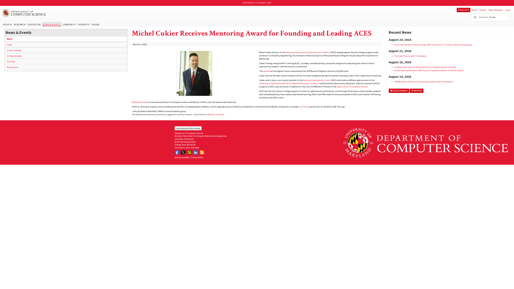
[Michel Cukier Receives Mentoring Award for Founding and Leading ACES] (194, 96)
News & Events (52, 24)
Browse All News (399, 91)
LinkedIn (196, 152)
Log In (508, 9)
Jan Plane (304, 106)
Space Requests (496, 9)
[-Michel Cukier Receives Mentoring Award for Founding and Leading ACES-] (194, 73)
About (474, 9)
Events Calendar (14, 50)
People (7, 24)
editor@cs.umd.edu (215, 114)
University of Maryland (257, 3)
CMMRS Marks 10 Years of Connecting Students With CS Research (423, 81)
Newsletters (12, 67)
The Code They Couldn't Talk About (410, 56)
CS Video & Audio (14, 56)
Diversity (84, 24)
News (9, 38)
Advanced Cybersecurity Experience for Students (308, 52)
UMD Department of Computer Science (24, 13)
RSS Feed (417, 91)
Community (69, 24)
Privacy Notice (197, 157)
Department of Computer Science (352, 86)
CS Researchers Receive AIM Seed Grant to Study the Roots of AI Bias (425, 67)
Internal (482, 9)
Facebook (177, 152)
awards (266, 71)
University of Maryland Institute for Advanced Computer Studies (288, 83)
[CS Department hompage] (425, 141)
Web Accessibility (182, 157)
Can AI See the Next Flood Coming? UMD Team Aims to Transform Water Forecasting (432, 44)
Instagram (189, 152)
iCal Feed (11, 61)
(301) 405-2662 (192, 147)
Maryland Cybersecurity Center (317, 80)
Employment (463, 9)
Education (34, 24)
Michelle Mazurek (140, 102)
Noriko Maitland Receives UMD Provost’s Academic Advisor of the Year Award (428, 70)
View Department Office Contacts (188, 128)
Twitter (183, 152)
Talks (9, 44)
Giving (96, 24)
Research (20, 24)
